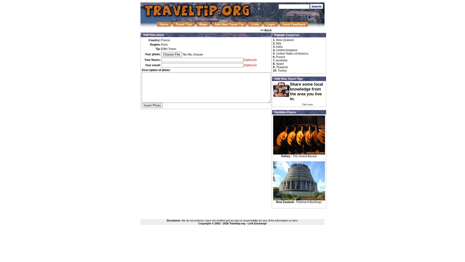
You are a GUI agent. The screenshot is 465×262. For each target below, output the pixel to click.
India (279, 47)
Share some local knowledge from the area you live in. (306, 91)
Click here (307, 104)
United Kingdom (286, 50)
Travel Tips (184, 24)
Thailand (282, 67)
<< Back (266, 30)
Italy (278, 43)
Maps (203, 24)
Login (270, 24)
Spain (280, 64)
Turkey (282, 70)
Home (164, 24)
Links (255, 24)
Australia (281, 60)
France (280, 57)
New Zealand (285, 40)
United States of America (292, 53)
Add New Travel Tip (229, 24)
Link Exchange (257, 223)
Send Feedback (293, 24)
